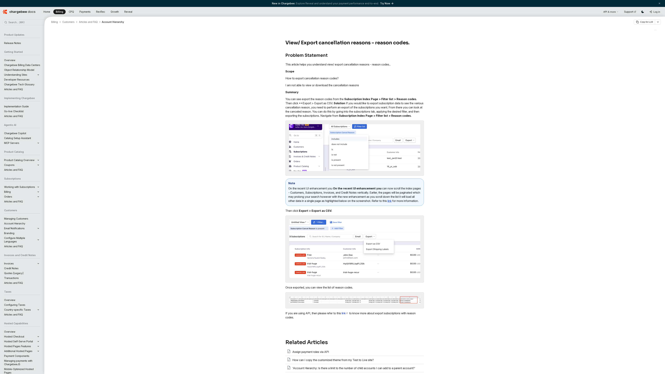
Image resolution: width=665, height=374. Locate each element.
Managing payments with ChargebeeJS (18, 362)
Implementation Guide (16, 106)
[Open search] (597, 11)
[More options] (658, 22)
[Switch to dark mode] (643, 12)
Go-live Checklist (14, 111)
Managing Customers (16, 218)
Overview (9, 60)
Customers (68, 21)
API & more (609, 11)
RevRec (100, 11)
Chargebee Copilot (15, 133)
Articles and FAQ (13, 89)
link (390, 201)
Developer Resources (16, 79)
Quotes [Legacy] (14, 273)
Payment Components (16, 355)
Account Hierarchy (14, 223)
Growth (115, 11)
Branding (9, 233)
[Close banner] (659, 3)
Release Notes (12, 43)
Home (46, 11)
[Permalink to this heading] (412, 43)
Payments (85, 11)
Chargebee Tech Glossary (19, 84)
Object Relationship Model (19, 69)
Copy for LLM (646, 22)
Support (628, 11)
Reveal (128, 11)
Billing (59, 11)
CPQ (71, 11)
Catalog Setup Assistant (17, 138)
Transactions (11, 278)
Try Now (385, 3)
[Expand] (38, 75)
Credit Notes (11, 268)
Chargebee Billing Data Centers (22, 65)
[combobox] (27, 22)
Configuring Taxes (14, 304)
